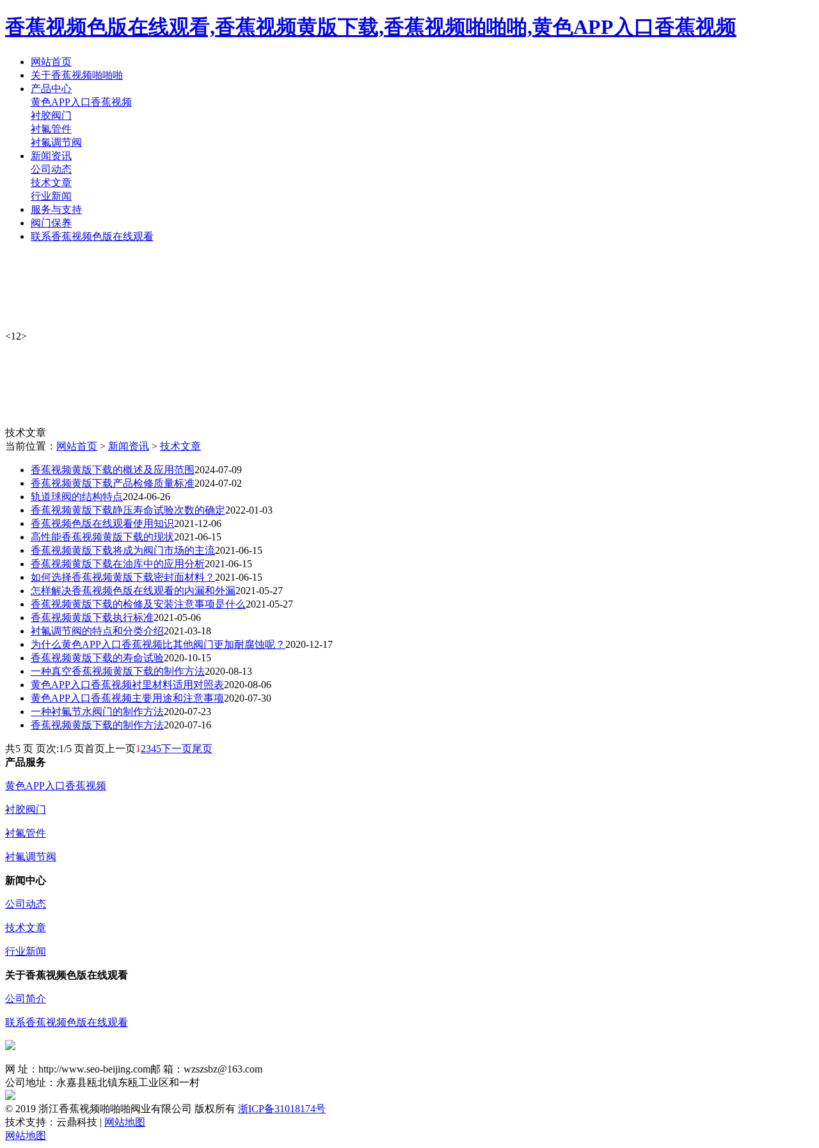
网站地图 (124, 1122)
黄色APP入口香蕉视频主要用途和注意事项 (127, 698)
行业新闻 (51, 196)
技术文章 (51, 182)
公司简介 (25, 998)
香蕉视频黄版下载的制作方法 (97, 724)
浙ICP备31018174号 (282, 1108)
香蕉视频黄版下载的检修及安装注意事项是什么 (138, 604)
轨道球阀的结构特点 (77, 496)
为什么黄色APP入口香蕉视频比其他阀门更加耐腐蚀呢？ (158, 644)
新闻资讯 (128, 446)
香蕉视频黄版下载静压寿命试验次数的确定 (128, 510)
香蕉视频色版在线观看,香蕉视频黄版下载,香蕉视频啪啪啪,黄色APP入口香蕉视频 (370, 26)
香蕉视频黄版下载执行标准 (92, 617)
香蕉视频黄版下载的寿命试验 (97, 657)
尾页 (202, 748)
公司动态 (51, 169)
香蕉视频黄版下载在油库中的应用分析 (118, 563)
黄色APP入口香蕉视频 (81, 102)
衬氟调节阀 (56, 142)
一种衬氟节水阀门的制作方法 (97, 711)
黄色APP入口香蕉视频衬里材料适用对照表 (127, 684)
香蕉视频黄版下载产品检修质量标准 (113, 483)
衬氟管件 (51, 128)
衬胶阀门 (51, 115)
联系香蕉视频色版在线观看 (66, 1022)
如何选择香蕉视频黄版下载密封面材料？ (123, 577)
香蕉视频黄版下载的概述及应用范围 (113, 469)
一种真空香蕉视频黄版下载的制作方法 (118, 671)
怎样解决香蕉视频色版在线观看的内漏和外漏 (133, 590)
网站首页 (76, 446)
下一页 (176, 748)
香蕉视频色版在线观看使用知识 (102, 523)
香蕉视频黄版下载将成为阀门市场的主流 (123, 550)
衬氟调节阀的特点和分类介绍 (97, 630)
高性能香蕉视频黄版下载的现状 (102, 536)
